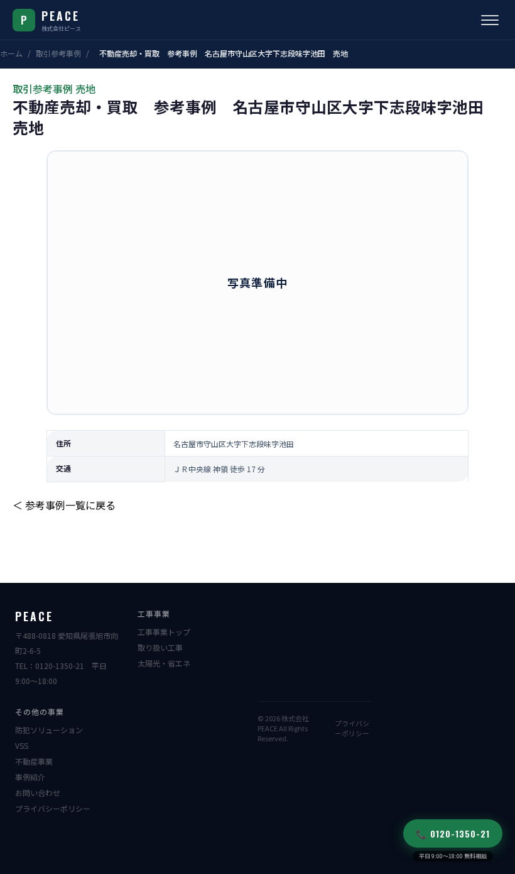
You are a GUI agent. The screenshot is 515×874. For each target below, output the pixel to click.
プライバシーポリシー (52, 808)
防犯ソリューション (49, 729)
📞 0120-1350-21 (453, 833)
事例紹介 (30, 777)
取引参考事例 (58, 53)
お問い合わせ (37, 792)
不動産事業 (34, 761)
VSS (21, 745)
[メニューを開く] (489, 20)
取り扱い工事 (160, 647)
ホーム (11, 53)
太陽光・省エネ (164, 663)
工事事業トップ (164, 631)
